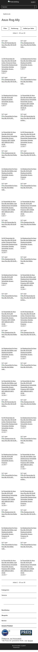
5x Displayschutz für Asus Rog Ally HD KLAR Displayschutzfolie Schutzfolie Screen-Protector (9, 458)
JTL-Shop (22, 647)
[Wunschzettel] (28, 2)
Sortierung (14, 28)
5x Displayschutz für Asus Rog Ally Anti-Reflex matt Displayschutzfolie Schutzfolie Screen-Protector (28, 422)
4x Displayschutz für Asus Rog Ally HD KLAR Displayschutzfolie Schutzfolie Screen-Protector (28, 352)
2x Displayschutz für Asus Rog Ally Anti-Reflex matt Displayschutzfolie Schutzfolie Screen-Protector (9, 173)
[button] (26, 2)
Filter (5, 28)
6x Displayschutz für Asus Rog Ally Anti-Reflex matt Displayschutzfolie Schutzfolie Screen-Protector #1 (9, 532)
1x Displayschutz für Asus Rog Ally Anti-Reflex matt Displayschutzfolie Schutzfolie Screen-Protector (28, 63)
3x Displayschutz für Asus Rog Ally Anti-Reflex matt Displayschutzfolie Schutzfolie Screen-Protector (28, 242)
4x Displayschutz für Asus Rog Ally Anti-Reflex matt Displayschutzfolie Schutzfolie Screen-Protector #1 (9, 352)
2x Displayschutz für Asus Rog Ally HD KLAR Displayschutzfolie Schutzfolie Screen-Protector (28, 173)
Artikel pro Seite (28, 28)
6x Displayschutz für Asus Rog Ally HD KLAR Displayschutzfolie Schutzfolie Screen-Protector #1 (28, 532)
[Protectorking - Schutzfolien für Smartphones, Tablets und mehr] (13, 2)
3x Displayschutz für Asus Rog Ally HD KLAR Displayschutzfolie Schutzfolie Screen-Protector (9, 279)
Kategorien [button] (6, 590)
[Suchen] (35, 6)
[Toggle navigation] (4, 2)
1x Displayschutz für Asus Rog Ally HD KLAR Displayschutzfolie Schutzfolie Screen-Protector (9, 99)
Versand (30, 640)
